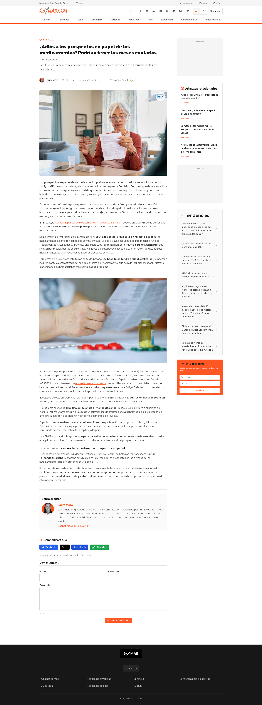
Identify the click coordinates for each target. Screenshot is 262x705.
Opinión (46, 19)
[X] (147, 11)
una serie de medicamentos (90, 383)
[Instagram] (160, 11)
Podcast (203, 3)
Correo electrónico (113, 571)
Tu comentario (45, 585)
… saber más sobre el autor (73, 526)
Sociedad (115, 19)
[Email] (173, 11)
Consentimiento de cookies (195, 678)
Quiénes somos (186, 3)
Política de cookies (97, 685)
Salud (80, 19)
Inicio (42, 59)
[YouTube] (167, 11)
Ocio (150, 19)
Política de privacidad (99, 678)
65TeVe (216, 3)
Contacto (138, 678)
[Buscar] (131, 11)
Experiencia (167, 19)
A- (196, 11)
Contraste (215, 11)
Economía (97, 19)
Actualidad (134, 19)
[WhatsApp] (180, 11)
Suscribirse (200, 390)
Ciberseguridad (189, 19)
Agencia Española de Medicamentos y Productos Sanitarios (88, 222)
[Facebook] (140, 11)
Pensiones (64, 19)
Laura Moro (51, 80)
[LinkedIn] (153, 11)
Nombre (42, 571)
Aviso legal (47, 685)
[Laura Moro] (41, 80)
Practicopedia (212, 19)
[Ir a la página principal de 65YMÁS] (53, 11)
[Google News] (187, 11)
